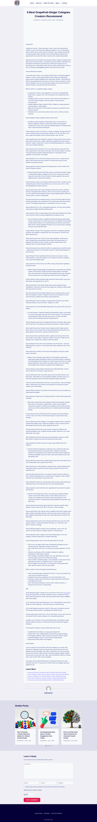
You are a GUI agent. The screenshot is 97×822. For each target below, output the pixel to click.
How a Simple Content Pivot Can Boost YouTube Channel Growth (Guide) (48, 674)
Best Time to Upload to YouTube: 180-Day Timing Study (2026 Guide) (47, 678)
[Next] (80, 726)
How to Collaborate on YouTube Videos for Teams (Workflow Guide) (47, 676)
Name (26, 783)
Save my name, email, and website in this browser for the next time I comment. (45, 787)
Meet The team (49, 3)
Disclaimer (47, 813)
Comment (27, 764)
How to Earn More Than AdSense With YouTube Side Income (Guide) (47, 672)
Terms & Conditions (56, 813)
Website (61, 783)
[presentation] (25, 719)
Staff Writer (48, 693)
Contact (64, 3)
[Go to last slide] (17, 726)
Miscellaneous (60, 20)
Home (32, 3)
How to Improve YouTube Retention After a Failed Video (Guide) (46, 680)
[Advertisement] (48, 32)
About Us (39, 3)
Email (43, 783)
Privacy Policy (38, 813)
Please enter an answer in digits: (33, 790)
